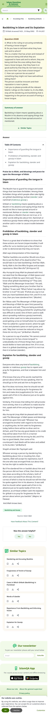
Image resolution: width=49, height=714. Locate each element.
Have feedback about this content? (24, 521)
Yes (19, 536)
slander (34, 197)
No (30, 536)
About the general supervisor (31, 689)
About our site (12, 689)
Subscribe (40, 655)
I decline (16, 710)
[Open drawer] (46, 4)
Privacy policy (24, 693)
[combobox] (20, 10)
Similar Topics (26, 128)
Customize (41, 710)
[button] (7, 563)
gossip (23, 367)
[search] (45, 10)
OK (5, 710)
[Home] (7, 18)
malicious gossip (19, 200)
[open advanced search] (38, 10)
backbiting (16, 204)
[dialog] (23, 705)
